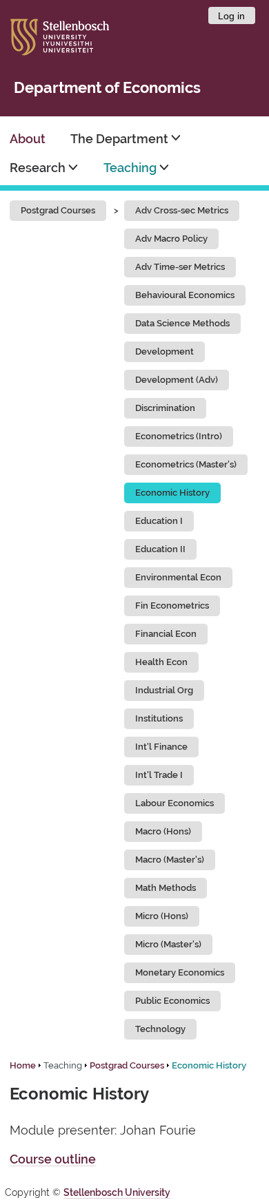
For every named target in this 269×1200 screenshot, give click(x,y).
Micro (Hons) (161, 916)
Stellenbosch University (116, 1192)
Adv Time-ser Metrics (180, 267)
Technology (160, 1029)
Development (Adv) (176, 380)
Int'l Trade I (159, 775)
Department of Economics (107, 87)
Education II (160, 549)
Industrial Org (164, 690)
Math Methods (165, 888)
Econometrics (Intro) (178, 436)
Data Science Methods (182, 323)
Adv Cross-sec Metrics (181, 210)
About (28, 138)
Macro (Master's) (169, 859)
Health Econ (161, 662)
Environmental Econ (178, 577)
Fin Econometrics (172, 605)
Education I (159, 521)
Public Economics (172, 1001)
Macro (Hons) (163, 831)
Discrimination (165, 408)
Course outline (53, 1159)
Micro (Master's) (168, 944)
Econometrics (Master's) (186, 464)
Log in (231, 15)
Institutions (159, 718)
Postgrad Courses (58, 210)
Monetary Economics (179, 972)
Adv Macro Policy (171, 238)
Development (164, 351)
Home (23, 1065)
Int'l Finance (161, 746)
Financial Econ (166, 634)
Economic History (172, 492)
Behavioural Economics (185, 295)
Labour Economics (174, 803)
